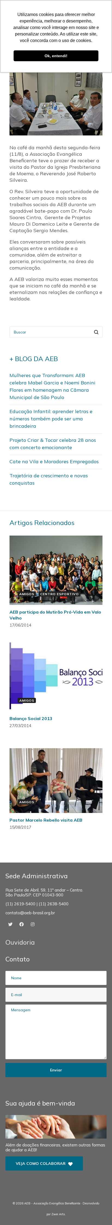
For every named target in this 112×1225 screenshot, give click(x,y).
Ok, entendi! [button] (56, 56)
